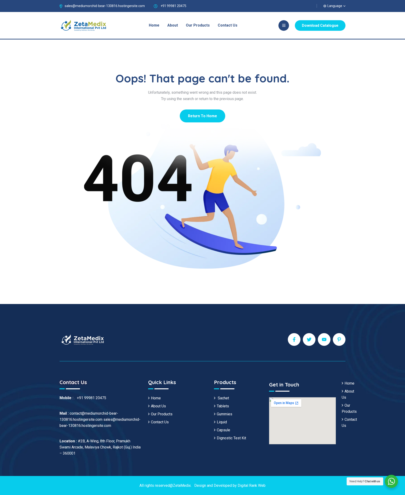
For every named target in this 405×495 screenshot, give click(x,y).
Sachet (223, 398)
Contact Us (227, 25)
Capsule (223, 430)
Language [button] (334, 6)
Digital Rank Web (252, 485)
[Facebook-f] (294, 339)
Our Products (198, 25)
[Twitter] (309, 339)
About (172, 25)
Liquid (222, 422)
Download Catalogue (320, 25)
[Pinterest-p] (339, 339)
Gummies (224, 414)
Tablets (223, 406)
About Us (158, 406)
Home (154, 25)
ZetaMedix (182, 485)
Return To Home (202, 116)
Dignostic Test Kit (231, 438)
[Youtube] (324, 339)
